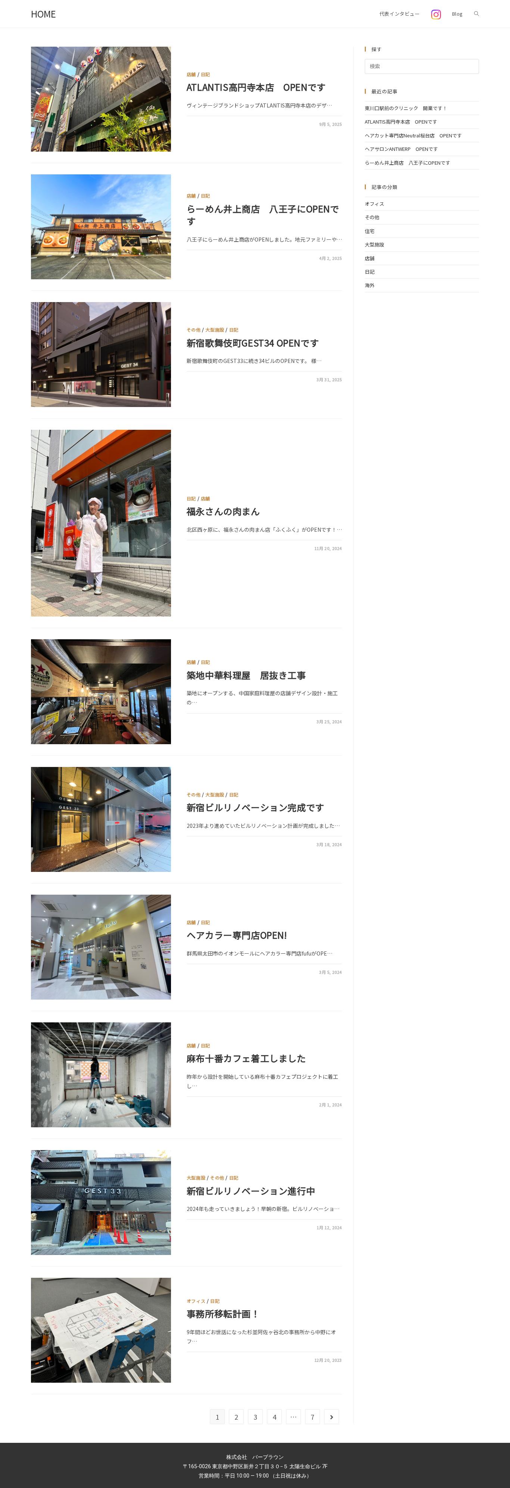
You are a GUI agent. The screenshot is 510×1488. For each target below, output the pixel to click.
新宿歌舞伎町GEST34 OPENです (253, 342)
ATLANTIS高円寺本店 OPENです (256, 86)
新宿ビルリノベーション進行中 (251, 1190)
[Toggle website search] (477, 14)
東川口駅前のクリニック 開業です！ (406, 108)
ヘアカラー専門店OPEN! (237, 934)
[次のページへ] (331, 1416)
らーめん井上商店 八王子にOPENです (263, 215)
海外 (369, 285)
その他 (194, 329)
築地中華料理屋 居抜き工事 (246, 674)
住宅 (369, 230)
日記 (205, 74)
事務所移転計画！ (223, 1313)
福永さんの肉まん (228, 511)
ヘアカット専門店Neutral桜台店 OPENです (413, 135)
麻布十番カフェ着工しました (246, 1058)
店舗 (191, 74)
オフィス (196, 1301)
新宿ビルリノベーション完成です (255, 807)
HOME (43, 13)
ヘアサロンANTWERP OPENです (401, 148)
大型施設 (214, 329)
